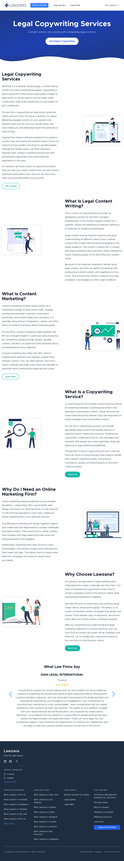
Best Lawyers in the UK (15, 819)
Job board (99, 822)
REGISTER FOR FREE (107, 827)
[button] (10, 694)
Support (98, 852)
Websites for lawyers (104, 812)
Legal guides (59, 5)
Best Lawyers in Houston (45, 827)
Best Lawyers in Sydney (45, 807)
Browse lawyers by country (76, 795)
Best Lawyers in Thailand (15, 809)
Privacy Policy (86, 852)
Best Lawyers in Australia (15, 800)
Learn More (10, 377)
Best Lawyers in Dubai (44, 812)
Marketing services (103, 817)
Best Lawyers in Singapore (16, 804)
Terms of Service (112, 852)
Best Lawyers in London (45, 822)
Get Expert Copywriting (62, 41)
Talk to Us (72, 474)
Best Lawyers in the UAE (15, 814)
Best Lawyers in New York (46, 795)
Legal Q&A (75, 5)
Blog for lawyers (101, 807)
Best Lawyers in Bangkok (45, 817)
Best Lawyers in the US (15, 795)
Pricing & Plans (101, 802)
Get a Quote (11, 186)
